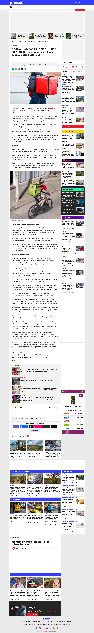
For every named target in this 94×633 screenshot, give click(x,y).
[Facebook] (63, 67)
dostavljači (38, 418)
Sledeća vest (52, 407)
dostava (14, 418)
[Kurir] (17, 3)
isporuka (21, 418)
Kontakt (31, 624)
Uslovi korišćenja (66, 624)
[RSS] (79, 67)
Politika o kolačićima (44, 624)
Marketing (26, 624)
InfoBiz (19, 41)
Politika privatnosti (57, 624)
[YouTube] (73, 67)
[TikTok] (76, 67)
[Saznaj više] (59, 603)
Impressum (36, 624)
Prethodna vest (19, 407)
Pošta (31, 418)
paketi (26, 418)
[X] (69, 67)
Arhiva (50, 624)
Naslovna (14, 41)
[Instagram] (66, 67)
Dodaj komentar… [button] (21, 548)
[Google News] (82, 67)
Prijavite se (34, 614)
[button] (55, 59)
